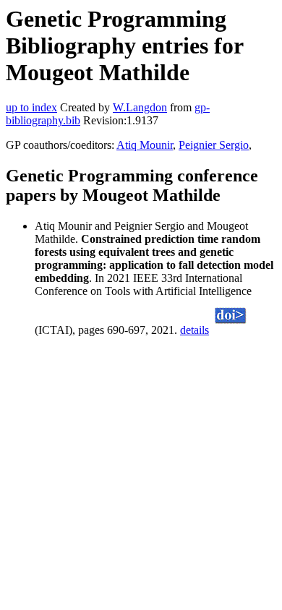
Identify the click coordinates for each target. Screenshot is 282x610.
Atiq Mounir (144, 145)
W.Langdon (140, 107)
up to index (31, 107)
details (194, 330)
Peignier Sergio (214, 145)
